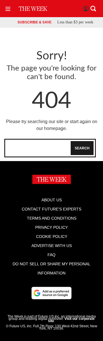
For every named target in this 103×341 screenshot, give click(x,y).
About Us (51, 200)
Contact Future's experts (51, 209)
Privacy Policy (51, 227)
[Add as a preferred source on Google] (51, 293)
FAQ (51, 254)
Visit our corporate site (71, 320)
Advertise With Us (51, 245)
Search (82, 148)
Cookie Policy (51, 236)
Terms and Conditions (51, 218)
